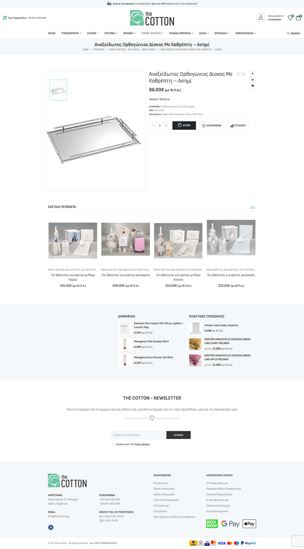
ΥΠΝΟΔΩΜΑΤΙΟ (70, 33)
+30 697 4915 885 (37, 17)
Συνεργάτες (160, 511)
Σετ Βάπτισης (89, 269)
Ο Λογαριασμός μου (217, 483)
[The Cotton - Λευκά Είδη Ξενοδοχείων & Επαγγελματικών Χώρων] (152, 17)
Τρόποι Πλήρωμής (164, 494)
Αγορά (186, 125)
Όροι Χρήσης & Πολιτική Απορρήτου (174, 517)
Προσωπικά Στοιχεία (218, 505)
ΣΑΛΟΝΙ (91, 33)
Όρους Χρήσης (142, 444)
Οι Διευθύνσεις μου (217, 500)
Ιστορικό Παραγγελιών (219, 494)
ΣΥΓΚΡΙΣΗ (240, 125)
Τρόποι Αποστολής (164, 488)
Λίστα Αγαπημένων (217, 511)
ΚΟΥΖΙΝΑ (109, 33)
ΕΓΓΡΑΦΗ (178, 435)
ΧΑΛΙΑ (202, 33)
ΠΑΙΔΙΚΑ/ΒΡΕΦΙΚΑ (180, 33)
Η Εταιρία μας (161, 505)
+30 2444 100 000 (109, 499)
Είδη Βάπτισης (73, 269)
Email (252, 85)
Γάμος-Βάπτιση (170, 114)
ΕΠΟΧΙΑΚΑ (221, 33)
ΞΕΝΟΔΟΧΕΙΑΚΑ (244, 33)
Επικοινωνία (160, 483)
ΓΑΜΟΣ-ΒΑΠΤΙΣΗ (151, 33)
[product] (73, 240)
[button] (251, 207)
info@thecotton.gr (59, 516)
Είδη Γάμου (197, 114)
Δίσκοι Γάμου (185, 114)
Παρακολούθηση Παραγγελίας (223, 488)
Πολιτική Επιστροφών (166, 500)
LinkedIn (252, 79)
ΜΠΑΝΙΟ (128, 33)
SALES (51, 33)
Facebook (252, 73)
